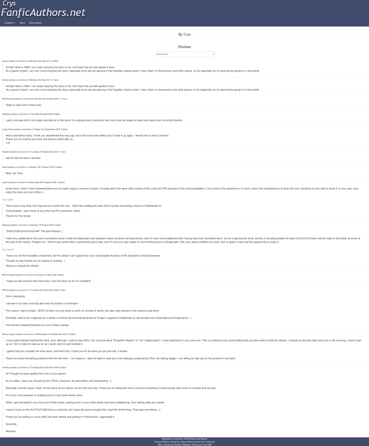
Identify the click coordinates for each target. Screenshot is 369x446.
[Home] (43, 9)
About (22, 22)
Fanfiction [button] (9, 22)
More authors (35, 22)
